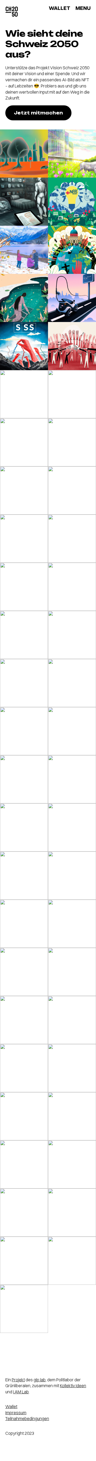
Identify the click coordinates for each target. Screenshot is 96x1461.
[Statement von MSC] (72, 731)
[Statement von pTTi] (72, 346)
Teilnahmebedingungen (27, 1418)
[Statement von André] (72, 442)
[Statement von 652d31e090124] (72, 1020)
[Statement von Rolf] (72, 635)
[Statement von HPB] (24, 250)
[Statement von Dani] (72, 153)
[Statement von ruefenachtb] (24, 1020)
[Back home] (11, 11)
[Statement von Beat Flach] (24, 1212)
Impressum (15, 1412)
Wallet (11, 1406)
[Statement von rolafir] (24, 635)
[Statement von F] (24, 1164)
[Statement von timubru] (72, 539)
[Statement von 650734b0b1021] (24, 394)
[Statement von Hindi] (72, 298)
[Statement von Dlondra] (72, 490)
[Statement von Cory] (24, 587)
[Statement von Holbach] (72, 250)
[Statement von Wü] (72, 1212)
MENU (83, 8)
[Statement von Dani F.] (24, 539)
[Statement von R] (72, 1261)
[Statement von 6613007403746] (24, 683)
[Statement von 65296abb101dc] (72, 972)
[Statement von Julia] (24, 876)
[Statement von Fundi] (24, 1116)
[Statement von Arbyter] (72, 779)
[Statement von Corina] (24, 202)
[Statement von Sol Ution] (24, 1261)
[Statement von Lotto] (24, 153)
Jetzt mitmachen (38, 113)
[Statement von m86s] (72, 683)
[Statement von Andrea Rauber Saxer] (72, 202)
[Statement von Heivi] (72, 1116)
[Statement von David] (72, 924)
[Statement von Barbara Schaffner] (24, 779)
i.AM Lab (21, 1391)
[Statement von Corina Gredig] (72, 1164)
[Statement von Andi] (24, 490)
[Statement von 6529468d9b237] (72, 587)
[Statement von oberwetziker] (24, 1068)
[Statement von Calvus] (24, 731)
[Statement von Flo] (24, 827)
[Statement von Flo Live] (24, 1309)
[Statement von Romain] (24, 924)
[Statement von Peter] (72, 827)
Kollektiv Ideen (73, 1385)
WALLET (59, 8)
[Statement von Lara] (72, 394)
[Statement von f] (24, 298)
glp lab (40, 1379)
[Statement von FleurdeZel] (24, 346)
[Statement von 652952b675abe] (24, 442)
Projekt (18, 1379)
